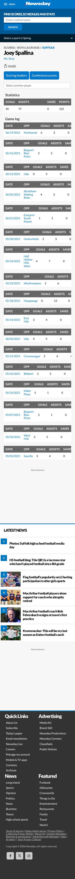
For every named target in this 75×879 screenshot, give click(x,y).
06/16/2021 (13, 153)
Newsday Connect (51, 738)
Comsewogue (32, 356)
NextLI (44, 824)
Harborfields (31, 239)
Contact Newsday (56, 833)
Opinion (11, 793)
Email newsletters (16, 738)
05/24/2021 (13, 261)
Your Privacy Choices (29, 839)
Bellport (28, 373)
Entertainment (48, 803)
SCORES (9, 47)
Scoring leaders (16, 75)
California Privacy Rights (19, 833)
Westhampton (32, 283)
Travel (43, 819)
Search (13, 27)
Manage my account (18, 754)
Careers (10, 749)
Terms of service (15, 830)
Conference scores (44, 75)
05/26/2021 (13, 373)
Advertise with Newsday (46, 836)
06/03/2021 (13, 338)
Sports (10, 787)
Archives (11, 770)
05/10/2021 (13, 392)
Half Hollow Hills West (28, 261)
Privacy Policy (55, 830)
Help (63, 836)
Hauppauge (31, 300)
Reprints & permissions (18, 836)
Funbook (45, 782)
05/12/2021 (13, 356)
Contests (11, 765)
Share (12, 66)
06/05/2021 (13, 194)
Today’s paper (14, 733)
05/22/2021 (13, 283)
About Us (11, 722)
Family (44, 814)
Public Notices (48, 749)
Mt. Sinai (9, 58)
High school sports (17, 819)
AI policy (11, 839)
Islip (26, 173)
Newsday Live (14, 744)
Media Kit (45, 722)
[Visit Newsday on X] (19, 855)
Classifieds (46, 744)
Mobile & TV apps (16, 759)
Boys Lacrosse (28, 47)
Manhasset (30, 132)
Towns (10, 814)
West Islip (27, 437)
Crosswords (47, 793)
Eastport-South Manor (29, 218)
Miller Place (27, 392)
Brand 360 (46, 728)
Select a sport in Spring (17, 38)
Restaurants (47, 808)
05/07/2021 (13, 414)
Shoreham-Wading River (30, 194)
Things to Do (47, 798)
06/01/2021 (13, 218)
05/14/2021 (13, 319)
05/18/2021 (13, 300)
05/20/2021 (13, 437)
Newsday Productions (53, 733)
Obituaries (46, 787)
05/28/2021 (13, 239)
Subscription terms (35, 830)
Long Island (13, 782)
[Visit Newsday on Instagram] (28, 855)
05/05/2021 (13, 456)
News (9, 803)
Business (11, 808)
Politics (10, 798)
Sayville (28, 456)
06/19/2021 (13, 132)
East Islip (26, 319)
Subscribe (12, 728)
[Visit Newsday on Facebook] (10, 855)
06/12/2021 (13, 173)
